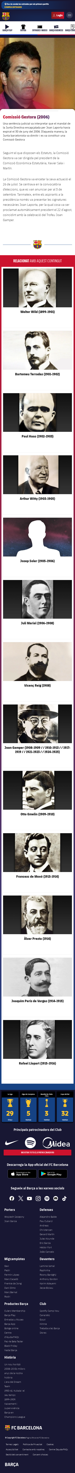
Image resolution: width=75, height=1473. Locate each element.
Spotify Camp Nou (49, 1310)
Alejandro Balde (48, 1216)
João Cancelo (47, 1251)
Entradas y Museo (13, 1319)
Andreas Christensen (46, 1227)
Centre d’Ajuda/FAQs (11, 1334)
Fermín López (11, 1274)
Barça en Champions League (14, 1414)
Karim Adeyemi (48, 1283)
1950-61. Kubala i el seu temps (14, 1392)
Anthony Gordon (49, 1279)
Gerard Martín (47, 1234)
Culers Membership (14, 1310)
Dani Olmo (10, 1287)
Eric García (45, 1243)
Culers (57, 15)
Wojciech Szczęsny (14, 1216)
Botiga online (11, 1328)
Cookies (50, 1444)
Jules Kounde (47, 1238)
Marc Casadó (11, 1279)
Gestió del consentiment (17, 1454)
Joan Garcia (10, 1221)
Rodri (7, 1296)
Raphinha (45, 1270)
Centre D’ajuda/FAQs (58, 1449)
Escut (42, 1319)
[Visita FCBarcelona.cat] (5, 16)
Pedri (7, 1270)
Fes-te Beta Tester (13, 1341)
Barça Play (9, 1315)
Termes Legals (12, 1444)
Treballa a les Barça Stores (50, 1330)
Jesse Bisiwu (46, 1287)
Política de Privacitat (32, 1444)
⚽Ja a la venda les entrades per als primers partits (26, 5)
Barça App (9, 1323)
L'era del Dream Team (12, 1384)
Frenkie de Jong (12, 1283)
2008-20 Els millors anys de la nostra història (14, 1373)
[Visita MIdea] (56, 1142)
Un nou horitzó (12, 1364)
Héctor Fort (46, 1247)
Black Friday (10, 1345)
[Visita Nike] (12, 1142)
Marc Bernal (10, 1292)
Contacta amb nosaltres (34, 1449)
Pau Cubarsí (46, 1221)
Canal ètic (45, 1315)
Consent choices (40, 1454)
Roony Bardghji (48, 1274)
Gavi (6, 1265)
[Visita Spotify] (30, 1142)
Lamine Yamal (47, 1265)
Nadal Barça (10, 1350)
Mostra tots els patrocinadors (37, 1152)
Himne (43, 1323)
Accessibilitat (12, 1449)
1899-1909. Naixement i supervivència (11, 1404)
